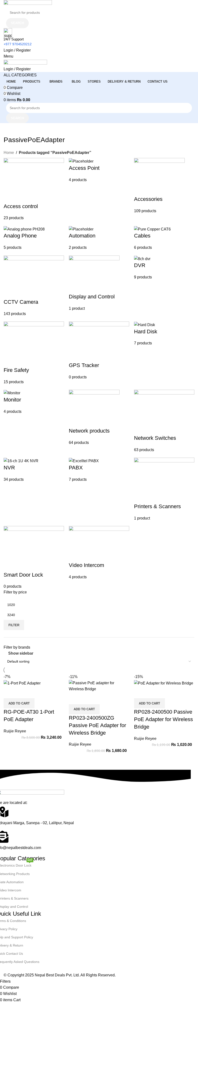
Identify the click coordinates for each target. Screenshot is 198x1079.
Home (9, 153)
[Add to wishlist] (36, 692)
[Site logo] (28, 3)
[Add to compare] (10, 692)
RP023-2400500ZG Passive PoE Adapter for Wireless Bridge (97, 725)
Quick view (23, 692)
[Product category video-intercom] (99, 374)
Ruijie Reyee (15, 731)
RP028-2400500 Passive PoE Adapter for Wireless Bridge (163, 719)
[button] (19, 703)
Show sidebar (20, 653)
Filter (13, 625)
